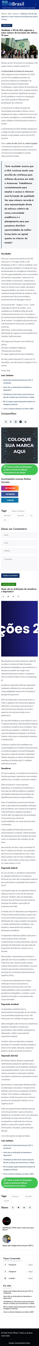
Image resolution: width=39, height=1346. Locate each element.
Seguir (30, 1265)
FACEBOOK (10, 494)
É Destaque (7, 515)
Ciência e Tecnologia (18, 511)
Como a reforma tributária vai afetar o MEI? (18, 409)
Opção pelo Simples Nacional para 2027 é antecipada (18, 1292)
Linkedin (10, 500)
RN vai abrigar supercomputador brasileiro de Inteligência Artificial (19, 1308)
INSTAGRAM (10, 488)
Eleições (6, 1201)
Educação (21, 515)
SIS (31, 515)
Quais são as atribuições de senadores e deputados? (17, 1297)
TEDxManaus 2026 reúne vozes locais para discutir (18, 1229)
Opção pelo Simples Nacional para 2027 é (17, 1245)
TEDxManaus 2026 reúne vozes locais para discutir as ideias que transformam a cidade (18, 1302)
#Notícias (6, 25)
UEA (5, 520)
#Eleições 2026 (8, 584)
